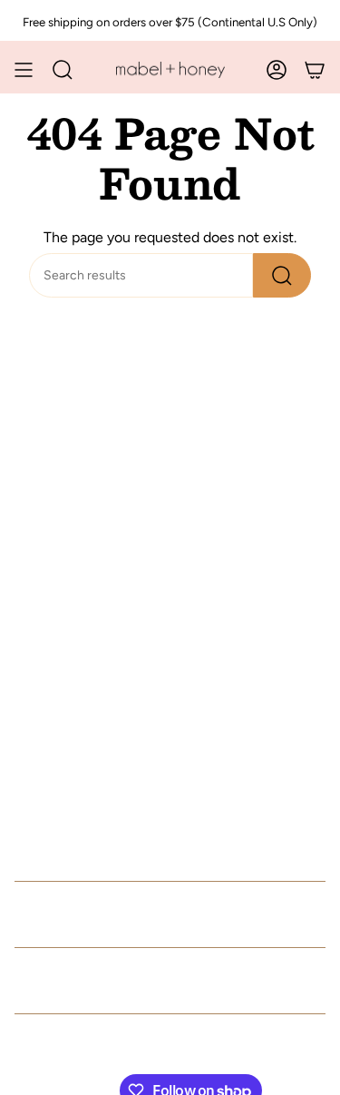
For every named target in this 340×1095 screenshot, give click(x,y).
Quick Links (75, 914)
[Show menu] (23, 70)
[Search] (282, 275)
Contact (53, 980)
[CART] (315, 70)
